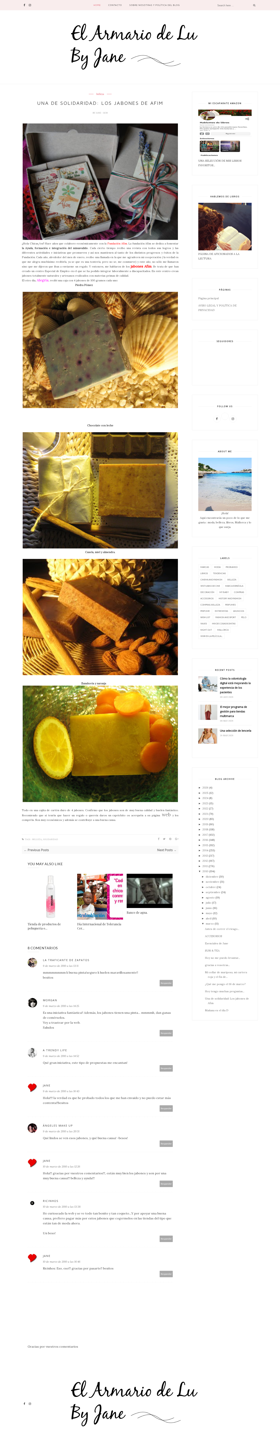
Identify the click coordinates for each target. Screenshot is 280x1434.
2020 (205, 819)
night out (206, 630)
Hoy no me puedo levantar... (222, 958)
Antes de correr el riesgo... (222, 929)
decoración (207, 592)
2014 (205, 850)
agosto (210, 897)
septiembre (213, 892)
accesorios (207, 598)
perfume (205, 611)
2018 (205, 829)
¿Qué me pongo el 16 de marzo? (225, 984)
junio (209, 908)
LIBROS (204, 573)
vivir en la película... (211, 636)
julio (208, 902)
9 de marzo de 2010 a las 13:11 (60, 966)
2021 (205, 814)
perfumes (230, 604)
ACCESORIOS (213, 936)
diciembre (212, 876)
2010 (205, 871)
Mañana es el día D (216, 1010)
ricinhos (50, 1201)
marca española (234, 586)
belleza (100, 94)
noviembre (212, 881)
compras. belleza (210, 604)
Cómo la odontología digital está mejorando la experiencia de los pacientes (235, 685)
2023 (205, 803)
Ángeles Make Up (58, 1125)
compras (239, 592)
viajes (203, 623)
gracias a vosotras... (217, 965)
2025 (205, 793)
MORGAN (50, 1000)
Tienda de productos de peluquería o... (44, 926)
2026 (205, 787)
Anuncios (238, 611)
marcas (204, 567)
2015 (205, 845)
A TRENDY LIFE (55, 1050)
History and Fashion (230, 598)
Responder (166, 983)
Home (97, 5)
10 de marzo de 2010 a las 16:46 (61, 1261)
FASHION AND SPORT (225, 617)
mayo (209, 913)
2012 (205, 861)
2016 (205, 840)
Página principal (208, 298)
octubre (211, 887)
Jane (99, 112)
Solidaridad (50, 839)
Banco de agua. (137, 912)
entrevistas (221, 611)
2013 (205, 855)
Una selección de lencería (235, 730)
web (166, 815)
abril (208, 918)
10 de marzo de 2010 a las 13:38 (62, 1206)
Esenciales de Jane (216, 943)
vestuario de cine (210, 586)
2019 (205, 824)
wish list (205, 617)
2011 (205, 866)
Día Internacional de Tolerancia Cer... (99, 926)
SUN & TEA (212, 950)
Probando (232, 567)
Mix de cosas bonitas (223, 623)
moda (217, 567)
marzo (210, 923)
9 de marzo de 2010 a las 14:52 (61, 1056)
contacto (115, 5)
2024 (205, 798)
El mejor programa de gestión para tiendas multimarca (233, 711)
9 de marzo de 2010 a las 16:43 (61, 1091)
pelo (243, 617)
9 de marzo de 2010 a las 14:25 (61, 1006)
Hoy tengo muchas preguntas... (224, 991)
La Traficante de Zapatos (66, 960)
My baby (224, 592)
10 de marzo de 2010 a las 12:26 (61, 1166)
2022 (205, 808)
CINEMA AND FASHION (211, 579)
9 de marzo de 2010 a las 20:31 (61, 1131)
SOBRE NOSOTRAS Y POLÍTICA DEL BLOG (154, 5)
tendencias (219, 573)
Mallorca (223, 630)
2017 (205, 834)
